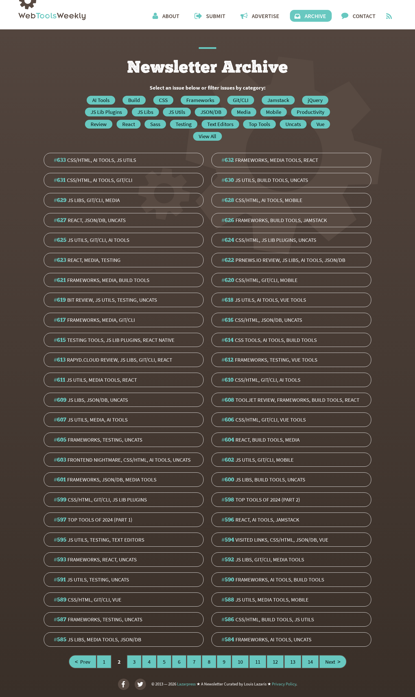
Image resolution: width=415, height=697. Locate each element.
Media (244, 111)
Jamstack (278, 100)
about (170, 15)
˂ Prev (82, 661)
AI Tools (101, 100)
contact (364, 15)
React (128, 124)
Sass (155, 124)
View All (207, 136)
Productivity (310, 111)
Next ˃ (332, 661)
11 (257, 661)
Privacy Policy (284, 683)
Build (134, 100)
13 (292, 661)
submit (215, 15)
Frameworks (200, 100)
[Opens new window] (389, 16)
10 (240, 661)
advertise (265, 15)
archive (315, 15)
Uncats (293, 124)
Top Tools (259, 124)
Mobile (273, 111)
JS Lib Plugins (106, 111)
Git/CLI (240, 100)
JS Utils (177, 111)
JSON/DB (210, 111)
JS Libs (145, 111)
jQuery (315, 100)
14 (310, 661)
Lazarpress (186, 683)
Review (99, 124)
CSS (163, 100)
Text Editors (220, 124)
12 (275, 661)
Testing (184, 124)
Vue (320, 124)
